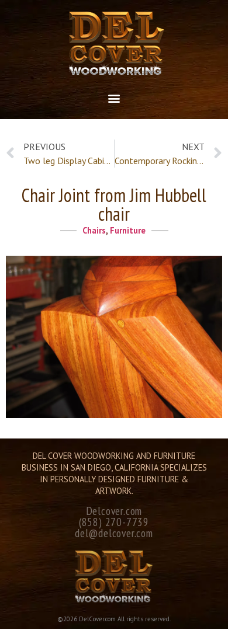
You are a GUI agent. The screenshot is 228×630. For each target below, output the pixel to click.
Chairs (94, 230)
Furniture (128, 230)
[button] (114, 97)
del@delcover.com (114, 532)
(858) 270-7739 (114, 521)
